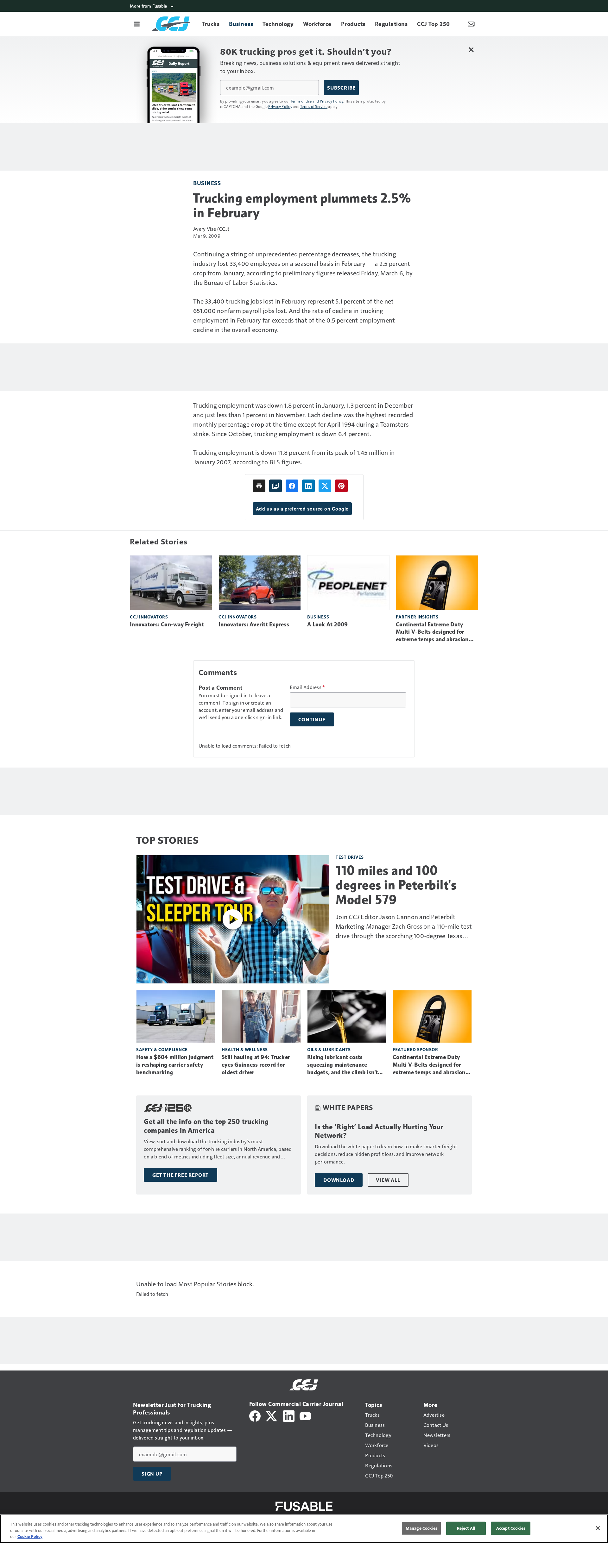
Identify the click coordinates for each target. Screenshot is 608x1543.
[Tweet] (325, 486)
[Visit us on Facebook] (255, 1415)
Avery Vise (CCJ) (211, 228)
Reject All (466, 1528)
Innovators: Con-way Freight (167, 624)
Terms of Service (313, 106)
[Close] (598, 1528)
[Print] (259, 486)
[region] (304, 1529)
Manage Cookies (421, 1528)
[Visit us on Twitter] (272, 1415)
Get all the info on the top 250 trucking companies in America (206, 1126)
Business (207, 182)
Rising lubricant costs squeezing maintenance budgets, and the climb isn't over (342, 1065)
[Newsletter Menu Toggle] (471, 24)
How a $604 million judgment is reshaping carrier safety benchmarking (174, 1065)
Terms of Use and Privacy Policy (317, 100)
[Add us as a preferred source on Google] (275, 486)
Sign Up (152, 1474)
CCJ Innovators (149, 616)
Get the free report (180, 1175)
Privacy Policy (280, 106)
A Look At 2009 (327, 624)
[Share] (292, 486)
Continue (312, 719)
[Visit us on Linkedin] (288, 1415)
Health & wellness (245, 1049)
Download (338, 1180)
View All (388, 1180)
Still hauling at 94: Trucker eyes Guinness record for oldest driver (256, 1065)
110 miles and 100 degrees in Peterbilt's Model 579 (396, 885)
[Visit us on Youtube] (305, 1415)
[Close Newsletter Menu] (471, 49)
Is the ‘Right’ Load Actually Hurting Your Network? (379, 1131)
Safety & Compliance (162, 1049)
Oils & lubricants (329, 1049)
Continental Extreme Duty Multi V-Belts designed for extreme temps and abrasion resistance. (432, 632)
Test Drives (350, 857)
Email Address (307, 687)
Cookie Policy (29, 1536)
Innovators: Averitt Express (253, 624)
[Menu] (137, 24)
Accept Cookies (510, 1528)
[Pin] (341, 486)
